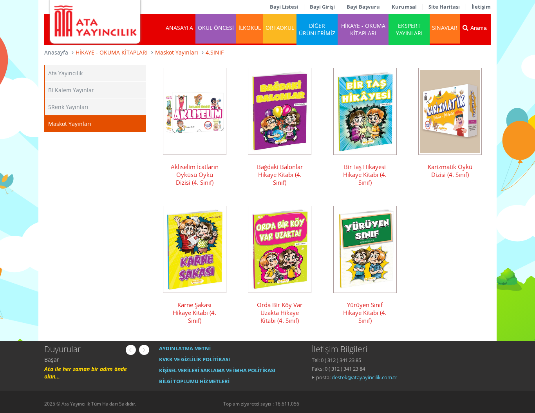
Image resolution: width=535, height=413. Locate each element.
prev (131, 350)
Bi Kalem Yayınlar (71, 90)
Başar (51, 359)
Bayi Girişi (322, 6)
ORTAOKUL (280, 27)
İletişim (481, 6)
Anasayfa (56, 52)
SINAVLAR (444, 27)
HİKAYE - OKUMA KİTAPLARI (363, 29)
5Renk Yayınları (68, 107)
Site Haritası (444, 6)
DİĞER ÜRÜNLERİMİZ (317, 29)
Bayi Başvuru (363, 6)
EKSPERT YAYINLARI (409, 29)
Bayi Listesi (284, 6)
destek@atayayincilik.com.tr (364, 377)
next (144, 350)
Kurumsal (404, 6)
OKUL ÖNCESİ (216, 27)
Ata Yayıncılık (65, 73)
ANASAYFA (179, 27)
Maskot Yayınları (69, 123)
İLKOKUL (250, 27)
